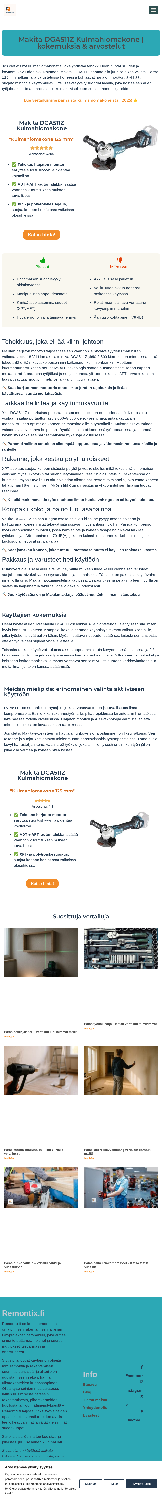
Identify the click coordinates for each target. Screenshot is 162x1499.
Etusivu (90, 1384)
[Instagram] (142, 1382)
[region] (81, 1480)
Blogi (87, 1392)
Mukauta (91, 1483)
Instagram (134, 1390)
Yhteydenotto (95, 1407)
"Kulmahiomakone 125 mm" (41, 139)
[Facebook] (142, 1367)
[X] (142, 1396)
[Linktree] (142, 1411)
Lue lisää (9, 1036)
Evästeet (91, 1415)
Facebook (134, 1376)
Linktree (132, 1420)
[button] (153, 10)
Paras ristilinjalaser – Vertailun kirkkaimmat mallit (40, 1032)
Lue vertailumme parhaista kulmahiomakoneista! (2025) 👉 (81, 100)
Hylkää (114, 1483)
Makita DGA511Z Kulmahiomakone (41, 125)
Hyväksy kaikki (141, 1483)
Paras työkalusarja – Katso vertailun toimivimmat (120, 1024)
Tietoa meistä (95, 1400)
